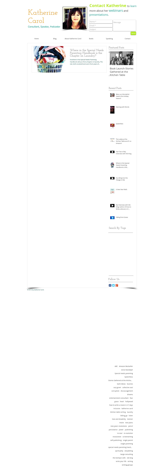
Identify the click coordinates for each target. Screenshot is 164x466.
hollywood (129, 401)
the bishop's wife (119, 458)
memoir (130, 419)
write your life (121, 461)
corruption (115, 391)
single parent (128, 440)
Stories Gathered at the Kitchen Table (120, 380)
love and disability (119, 419)
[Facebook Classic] (110, 285)
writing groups (127, 465)
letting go (123, 416)
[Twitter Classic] (113, 285)
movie (121, 423)
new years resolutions (119, 426)
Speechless (129, 377)
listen (131, 416)
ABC (116, 366)
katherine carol (127, 408)
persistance (113, 430)
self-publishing (116, 440)
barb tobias (121, 384)
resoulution (117, 437)
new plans (129, 423)
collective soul (127, 387)
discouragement (127, 391)
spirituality (119, 451)
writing (130, 461)
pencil (130, 426)
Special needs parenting (124, 373)
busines (130, 384)
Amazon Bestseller (126, 366)
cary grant (117, 387)
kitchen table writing (118, 412)
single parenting (127, 444)
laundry (130, 412)
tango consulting (126, 454)
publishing (129, 430)
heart (122, 401)
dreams (130, 394)
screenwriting (128, 437)
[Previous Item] (112, 58)
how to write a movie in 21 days (121, 405)
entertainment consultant (119, 398)
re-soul (119, 433)
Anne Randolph (127, 370)
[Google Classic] (116, 285)
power (121, 430)
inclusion (116, 408)
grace (116, 401)
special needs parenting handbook (120, 447)
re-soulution (128, 433)
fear (131, 398)
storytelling (129, 451)
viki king (130, 458)
